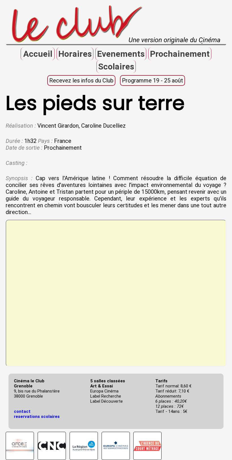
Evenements (121, 54)
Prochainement (180, 54)
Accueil (37, 54)
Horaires (75, 54)
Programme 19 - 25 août (152, 80)
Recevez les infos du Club (81, 80)
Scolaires (116, 66)
